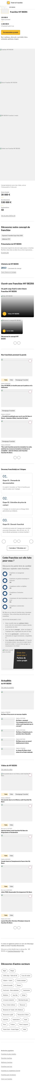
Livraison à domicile (8, 1000)
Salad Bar (5, 1019)
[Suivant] (31, 541)
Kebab (23, 995)
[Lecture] (4, 314)
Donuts (19, 985)
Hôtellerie (5, 995)
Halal (24, 1029)
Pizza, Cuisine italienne (9, 1005)
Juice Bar (15, 995)
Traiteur (12, 1024)
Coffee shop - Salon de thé (10, 975)
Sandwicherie (16, 1019)
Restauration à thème (23, 1014)
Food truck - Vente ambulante (11, 990)
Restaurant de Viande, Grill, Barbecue (13, 1010)
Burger (12, 970)
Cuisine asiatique (21, 980)
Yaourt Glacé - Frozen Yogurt (11, 1029)
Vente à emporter (23, 1024)
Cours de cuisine (26, 975)
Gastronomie (26, 990)
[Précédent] (4, 541)
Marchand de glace (23, 1000)
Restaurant (22, 1005)
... (4, 7)
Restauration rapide (8, 1014)
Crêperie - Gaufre (7, 980)
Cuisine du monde (8, 985)
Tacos (4, 1024)
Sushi (25, 1019)
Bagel (4, 970)
